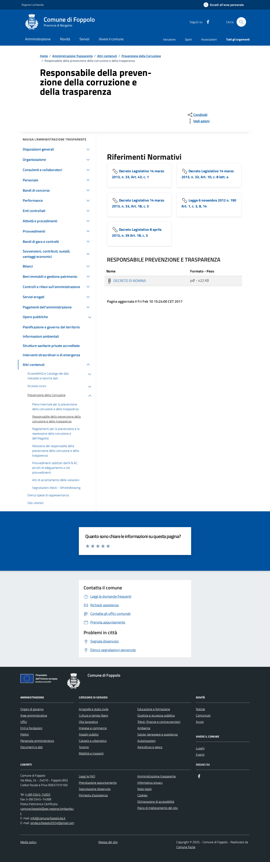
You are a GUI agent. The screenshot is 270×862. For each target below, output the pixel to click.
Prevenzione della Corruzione (141, 56)
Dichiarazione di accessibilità (155, 801)
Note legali (144, 789)
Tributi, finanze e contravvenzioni (158, 721)
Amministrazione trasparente (156, 776)
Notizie (200, 709)
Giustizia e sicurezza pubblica (156, 715)
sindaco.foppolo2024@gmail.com (52, 823)
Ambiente (143, 728)
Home (44, 56)
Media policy (28, 842)
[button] (223, 5)
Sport (188, 39)
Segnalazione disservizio (94, 789)
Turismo (84, 747)
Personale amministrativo (37, 740)
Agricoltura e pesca (149, 747)
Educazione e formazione (153, 709)
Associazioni (209, 39)
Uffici (23, 721)
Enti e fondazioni (31, 728)
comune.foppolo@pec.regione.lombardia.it (47, 811)
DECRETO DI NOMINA (129, 280)
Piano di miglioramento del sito (157, 807)
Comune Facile (185, 847)
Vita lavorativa (88, 721)
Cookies (142, 795)
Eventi (200, 754)
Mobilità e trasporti (91, 753)
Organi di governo (31, 709)
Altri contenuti (107, 56)
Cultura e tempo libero (93, 715)
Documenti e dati (31, 747)
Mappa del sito (108, 842)
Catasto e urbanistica (93, 740)
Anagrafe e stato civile (93, 709)
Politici (24, 734)
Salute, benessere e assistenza (157, 734)
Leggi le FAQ (87, 776)
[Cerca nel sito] (241, 22)
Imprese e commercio (93, 728)
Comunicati (203, 715)
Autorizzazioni (146, 740)
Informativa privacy (150, 782)
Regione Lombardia (33, 5)
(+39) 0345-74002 (37, 794)
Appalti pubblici (89, 734)
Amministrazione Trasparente (72, 56)
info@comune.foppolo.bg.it (47, 818)
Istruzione (169, 39)
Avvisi (200, 721)
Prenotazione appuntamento (98, 782)
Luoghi (200, 748)
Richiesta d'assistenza (93, 795)
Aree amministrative (33, 715)
